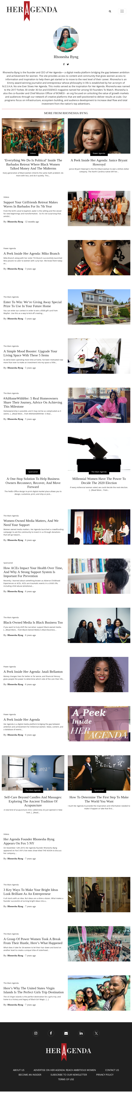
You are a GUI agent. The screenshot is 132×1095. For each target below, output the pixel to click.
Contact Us (112, 1070)
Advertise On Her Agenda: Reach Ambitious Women (65, 1070)
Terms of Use (66, 1079)
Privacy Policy (104, 1074)
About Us (18, 1070)
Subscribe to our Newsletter (69, 1074)
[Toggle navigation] (122, 11)
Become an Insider (30, 1074)
